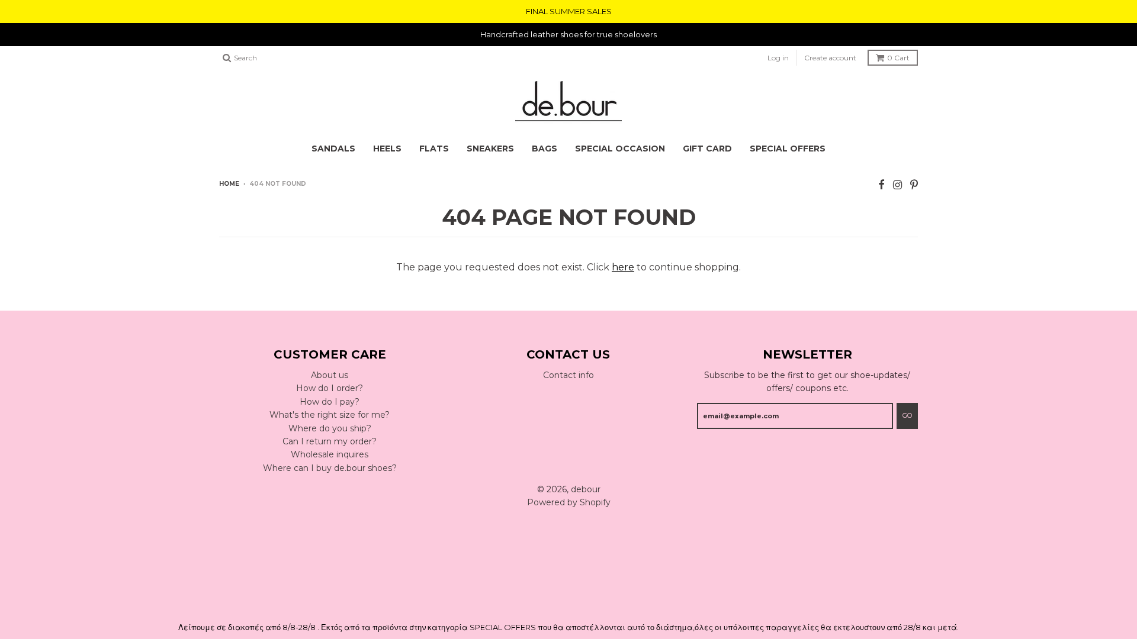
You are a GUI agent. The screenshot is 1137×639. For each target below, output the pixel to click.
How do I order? (329, 388)
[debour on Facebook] (881, 184)
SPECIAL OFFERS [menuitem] (788, 148)
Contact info (568, 375)
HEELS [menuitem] (387, 148)
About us (329, 375)
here (623, 267)
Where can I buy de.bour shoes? (330, 468)
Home (229, 184)
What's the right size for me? (329, 414)
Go (907, 415)
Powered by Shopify (569, 502)
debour (585, 489)
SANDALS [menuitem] (333, 148)
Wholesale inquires (329, 454)
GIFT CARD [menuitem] (707, 148)
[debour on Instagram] (897, 184)
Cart (898, 57)
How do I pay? (329, 401)
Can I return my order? (329, 441)
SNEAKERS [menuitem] (490, 148)
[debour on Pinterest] (914, 184)
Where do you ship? (329, 428)
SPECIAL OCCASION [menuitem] (620, 148)
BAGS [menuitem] (544, 148)
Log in (778, 57)
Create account (830, 57)
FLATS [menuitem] (434, 148)
